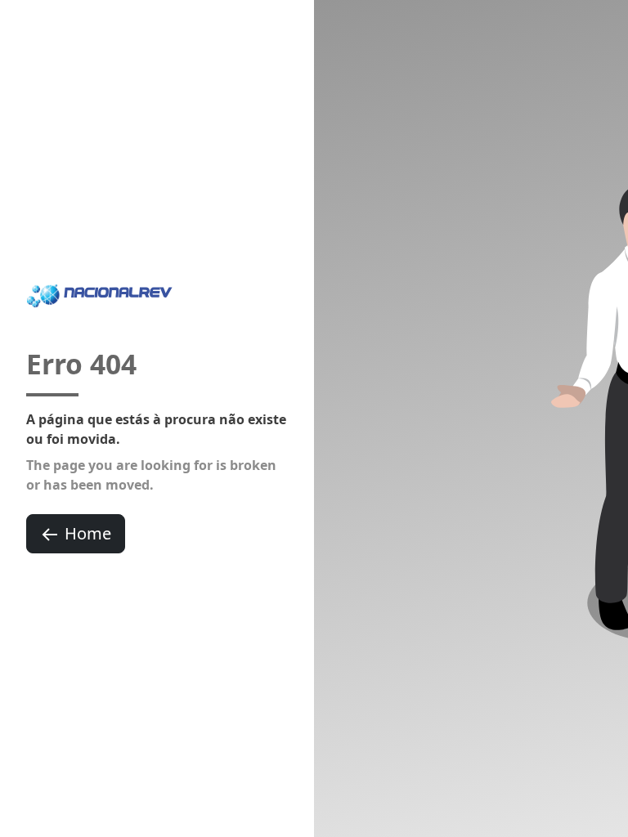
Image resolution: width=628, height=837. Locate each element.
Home (88, 533)
